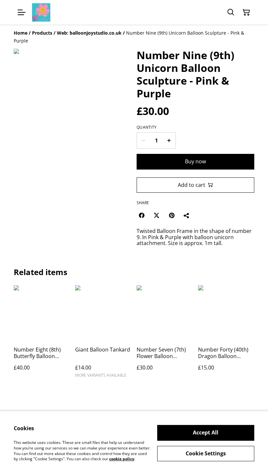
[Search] (231, 12)
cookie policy (121, 459)
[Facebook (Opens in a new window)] (141, 215)
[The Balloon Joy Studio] (41, 12)
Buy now (195, 161)
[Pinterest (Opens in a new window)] (171, 215)
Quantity (147, 127)
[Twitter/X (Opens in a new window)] (156, 215)
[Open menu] (21, 12)
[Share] (187, 215)
